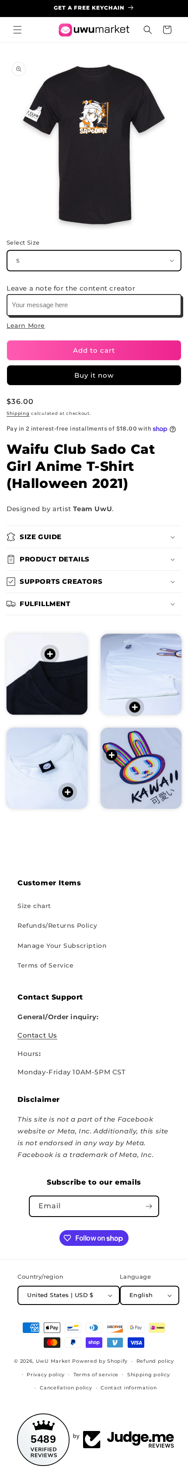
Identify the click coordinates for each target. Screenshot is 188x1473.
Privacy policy (46, 1374)
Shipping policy (148, 1374)
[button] (17, 29)
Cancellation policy (66, 1388)
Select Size (23, 242)
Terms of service (95, 1374)
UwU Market (53, 1361)
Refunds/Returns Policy (57, 925)
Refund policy (155, 1361)
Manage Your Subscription (62, 946)
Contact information (129, 1388)
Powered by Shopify (100, 1361)
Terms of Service (45, 965)
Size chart (34, 906)
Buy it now (94, 375)
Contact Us (37, 1035)
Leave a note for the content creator (71, 288)
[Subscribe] (148, 1206)
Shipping (18, 413)
